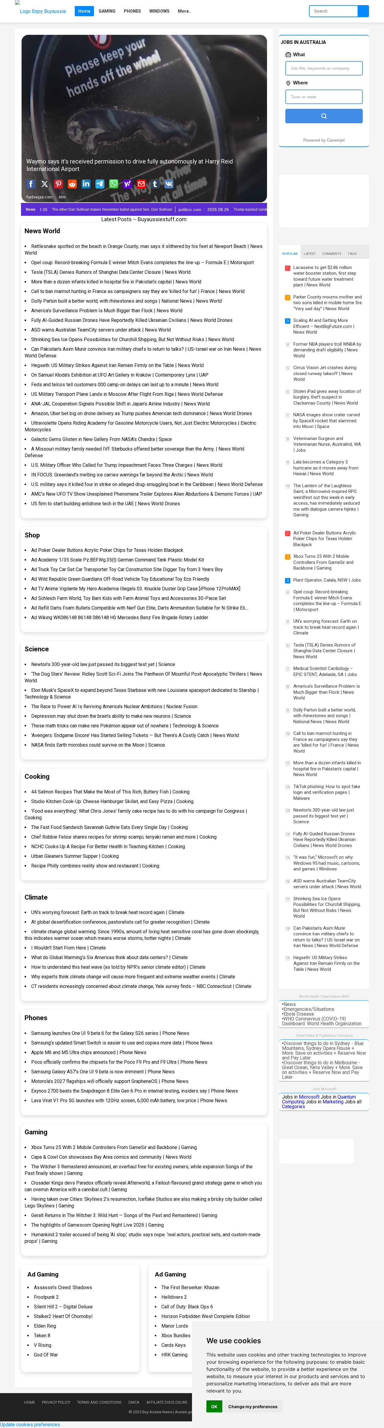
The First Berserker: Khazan (190, 1287)
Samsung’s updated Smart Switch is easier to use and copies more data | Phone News (121, 1043)
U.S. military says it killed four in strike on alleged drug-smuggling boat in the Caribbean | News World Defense (147, 484)
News (290, 1004)
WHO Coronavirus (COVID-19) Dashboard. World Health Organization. (322, 1021)
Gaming (36, 1132)
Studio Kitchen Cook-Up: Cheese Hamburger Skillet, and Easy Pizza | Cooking (112, 801)
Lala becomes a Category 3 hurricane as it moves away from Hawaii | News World (325, 467)
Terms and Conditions (99, 1402)
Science (37, 649)
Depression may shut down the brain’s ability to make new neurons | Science (111, 716)
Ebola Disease (299, 1014)
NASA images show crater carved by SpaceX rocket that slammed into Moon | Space (326, 420)
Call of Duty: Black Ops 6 (187, 1307)
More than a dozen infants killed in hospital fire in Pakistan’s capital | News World (116, 282)
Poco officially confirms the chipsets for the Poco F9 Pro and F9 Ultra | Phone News (119, 1062)
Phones (36, 1018)
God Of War (46, 1355)
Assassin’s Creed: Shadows (63, 1287)
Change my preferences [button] (253, 1406)
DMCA (134, 1402)
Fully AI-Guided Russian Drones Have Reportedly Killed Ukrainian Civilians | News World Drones (131, 320)
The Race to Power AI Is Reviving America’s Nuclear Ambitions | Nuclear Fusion (114, 706)
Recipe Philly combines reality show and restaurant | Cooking (95, 866)
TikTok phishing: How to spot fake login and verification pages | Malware (326, 792)
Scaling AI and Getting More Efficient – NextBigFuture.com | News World (323, 326)
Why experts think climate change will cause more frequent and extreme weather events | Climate (133, 977)
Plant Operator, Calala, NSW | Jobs (327, 580)
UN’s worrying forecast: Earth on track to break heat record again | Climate (107, 912)
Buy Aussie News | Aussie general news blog (181, 1412)
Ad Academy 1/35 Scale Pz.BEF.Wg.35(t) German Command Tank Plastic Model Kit (117, 560)
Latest (310, 254)
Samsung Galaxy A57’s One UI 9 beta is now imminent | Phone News (103, 1072)
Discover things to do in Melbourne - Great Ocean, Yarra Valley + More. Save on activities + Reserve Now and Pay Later (322, 1070)
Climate (36, 897)
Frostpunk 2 (46, 1297)
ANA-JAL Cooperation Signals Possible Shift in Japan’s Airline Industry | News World (120, 404)
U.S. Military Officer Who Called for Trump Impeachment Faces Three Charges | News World (126, 465)
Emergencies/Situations (309, 1009)
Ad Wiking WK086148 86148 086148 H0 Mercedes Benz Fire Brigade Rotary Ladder (119, 617)
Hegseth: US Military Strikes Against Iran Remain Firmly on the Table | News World (117, 365)
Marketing (333, 1102)
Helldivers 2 (174, 1297)
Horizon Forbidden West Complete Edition (205, 1316)
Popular (289, 254)
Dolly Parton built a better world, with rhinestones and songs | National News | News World (126, 301)
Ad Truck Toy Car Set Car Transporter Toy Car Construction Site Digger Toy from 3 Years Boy (127, 569)
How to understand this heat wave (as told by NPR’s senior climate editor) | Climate (118, 967)
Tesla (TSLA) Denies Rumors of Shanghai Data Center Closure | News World (110, 272)
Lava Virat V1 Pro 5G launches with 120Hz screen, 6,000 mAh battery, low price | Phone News (129, 1100)
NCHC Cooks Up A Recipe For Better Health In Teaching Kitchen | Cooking (108, 846)
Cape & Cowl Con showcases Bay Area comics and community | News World (111, 1157)
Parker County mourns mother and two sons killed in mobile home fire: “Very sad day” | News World (328, 302)
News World (42, 231)
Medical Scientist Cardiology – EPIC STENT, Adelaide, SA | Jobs (325, 671)
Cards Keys (173, 1345)
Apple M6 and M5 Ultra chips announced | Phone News (88, 1052)
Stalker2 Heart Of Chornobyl (63, 1316)
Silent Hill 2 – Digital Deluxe (63, 1307)
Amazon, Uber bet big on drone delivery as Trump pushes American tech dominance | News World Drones (141, 413)
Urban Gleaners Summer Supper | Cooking (75, 856)
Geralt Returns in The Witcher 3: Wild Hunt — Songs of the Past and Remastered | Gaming (124, 1215)
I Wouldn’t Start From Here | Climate (68, 948)
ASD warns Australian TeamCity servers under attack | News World (101, 330)
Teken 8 (42, 1335)
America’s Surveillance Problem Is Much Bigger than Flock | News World (106, 310)
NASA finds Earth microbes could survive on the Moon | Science (98, 745)
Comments (331, 254)
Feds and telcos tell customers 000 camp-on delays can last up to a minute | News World (124, 384)
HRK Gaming (174, 1355)
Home (29, 1402)
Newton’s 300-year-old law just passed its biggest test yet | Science (103, 664)
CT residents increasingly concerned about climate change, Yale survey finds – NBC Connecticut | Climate (141, 986)
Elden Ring (45, 1326)
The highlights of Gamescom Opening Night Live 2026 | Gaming (97, 1225)
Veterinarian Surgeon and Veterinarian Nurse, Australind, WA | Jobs (327, 444)
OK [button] (214, 1406)
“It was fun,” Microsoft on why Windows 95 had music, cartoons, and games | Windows (326, 863)
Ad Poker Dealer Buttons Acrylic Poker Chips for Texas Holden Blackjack (107, 550)
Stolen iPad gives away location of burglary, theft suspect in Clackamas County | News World (327, 397)
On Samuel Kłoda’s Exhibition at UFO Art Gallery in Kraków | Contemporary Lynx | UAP (119, 375)
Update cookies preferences (30, 1424)
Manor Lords (174, 1326)
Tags (352, 254)
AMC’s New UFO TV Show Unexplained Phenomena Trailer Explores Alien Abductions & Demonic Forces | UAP (146, 494)
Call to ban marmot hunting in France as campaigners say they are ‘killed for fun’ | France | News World (137, 291)
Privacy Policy (56, 1402)
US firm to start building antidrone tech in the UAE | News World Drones (105, 503)
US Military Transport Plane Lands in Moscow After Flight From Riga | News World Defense (127, 394)
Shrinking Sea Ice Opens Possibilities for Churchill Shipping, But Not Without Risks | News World (132, 339)
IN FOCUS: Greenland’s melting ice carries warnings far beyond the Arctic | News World (122, 475)
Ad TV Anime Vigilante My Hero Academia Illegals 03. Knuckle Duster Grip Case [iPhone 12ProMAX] (135, 589)
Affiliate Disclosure (167, 1402)
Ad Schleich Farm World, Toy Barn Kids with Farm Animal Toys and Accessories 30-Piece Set (128, 598)
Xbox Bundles (175, 1335)
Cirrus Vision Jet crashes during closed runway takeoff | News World (324, 373)
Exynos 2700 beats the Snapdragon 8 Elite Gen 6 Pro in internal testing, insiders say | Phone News (134, 1091)
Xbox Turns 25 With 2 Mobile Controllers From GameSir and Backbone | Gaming (114, 1147)
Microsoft (309, 1097)
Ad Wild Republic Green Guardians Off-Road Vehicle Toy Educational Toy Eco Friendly (120, 579)
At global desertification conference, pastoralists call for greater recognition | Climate (120, 922)
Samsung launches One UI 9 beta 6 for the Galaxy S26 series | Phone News (110, 1033)
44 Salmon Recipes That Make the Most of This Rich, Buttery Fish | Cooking (110, 792)
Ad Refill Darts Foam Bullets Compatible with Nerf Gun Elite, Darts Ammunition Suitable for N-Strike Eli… (139, 608)
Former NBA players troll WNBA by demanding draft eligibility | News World (327, 350)
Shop (32, 535)
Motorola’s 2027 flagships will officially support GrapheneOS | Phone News (109, 1081)
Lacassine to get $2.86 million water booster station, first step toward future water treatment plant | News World (324, 276)
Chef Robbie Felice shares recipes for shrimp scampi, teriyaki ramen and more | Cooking (124, 837)
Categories (293, 1106)
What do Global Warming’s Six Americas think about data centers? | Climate (109, 957)
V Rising (42, 1345)
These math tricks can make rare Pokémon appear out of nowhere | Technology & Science (125, 726)
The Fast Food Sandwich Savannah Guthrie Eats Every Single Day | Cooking (109, 827)
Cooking (37, 776)
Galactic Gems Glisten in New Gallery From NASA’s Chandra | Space (101, 439)
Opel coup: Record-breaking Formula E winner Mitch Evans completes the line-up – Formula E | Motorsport (142, 262)
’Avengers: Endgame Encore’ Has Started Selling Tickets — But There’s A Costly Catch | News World (135, 735)
